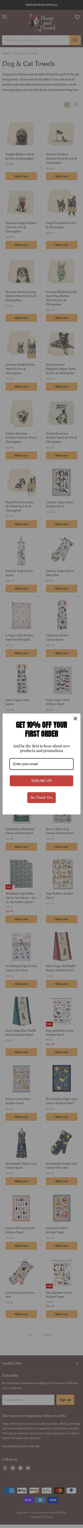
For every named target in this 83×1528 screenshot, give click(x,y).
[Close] (75, 718)
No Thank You (41, 797)
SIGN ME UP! (41, 781)
